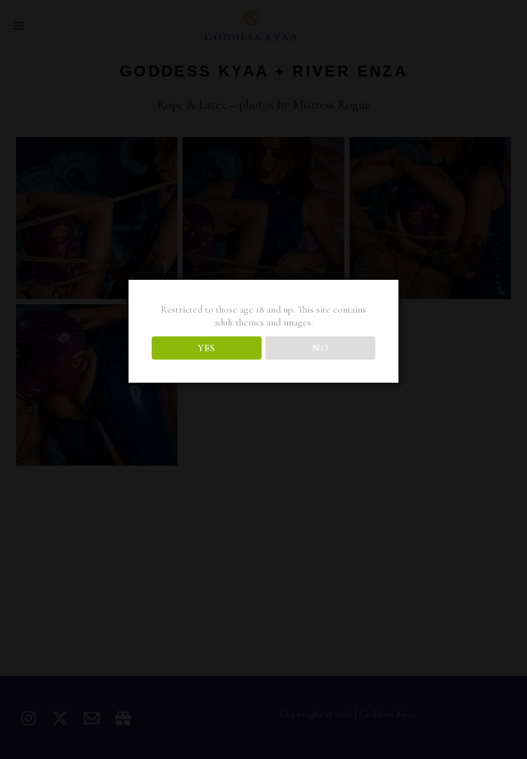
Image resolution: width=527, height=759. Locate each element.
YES (206, 348)
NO (320, 348)
